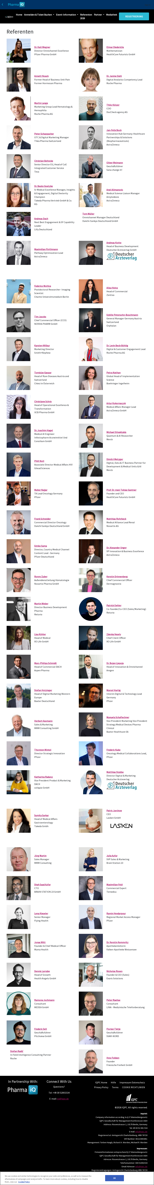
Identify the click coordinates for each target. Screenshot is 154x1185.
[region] (77, 1178)
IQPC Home (101, 1082)
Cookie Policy (24, 1182)
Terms (115, 1087)
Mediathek (111, 14)
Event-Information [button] (66, 14)
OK (114, 1178)
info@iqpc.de (141, 1131)
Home (19, 14)
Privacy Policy (101, 1087)
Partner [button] (98, 14)
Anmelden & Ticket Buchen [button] (38, 14)
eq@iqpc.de (63, 1098)
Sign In (148, 4)
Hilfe (113, 1082)
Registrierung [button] (134, 16)
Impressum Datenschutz (132, 1082)
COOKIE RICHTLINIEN (133, 1087)
